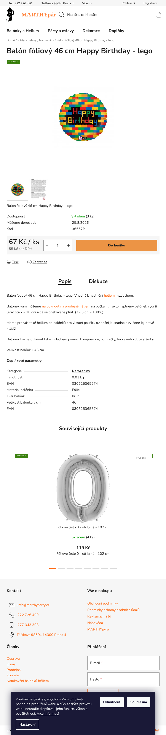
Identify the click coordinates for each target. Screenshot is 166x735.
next (156, 510)
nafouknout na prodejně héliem (66, 306)
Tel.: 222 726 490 (20, 3)
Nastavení (27, 724)
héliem (109, 295)
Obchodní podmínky (102, 603)
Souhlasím (138, 702)
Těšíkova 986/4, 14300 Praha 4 (41, 634)
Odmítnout (111, 702)
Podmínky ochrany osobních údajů (113, 610)
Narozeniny (81, 371)
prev (10, 510)
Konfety (13, 675)
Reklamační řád (99, 616)
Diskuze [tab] (98, 281)
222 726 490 (28, 614)
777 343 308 (28, 624)
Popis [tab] (65, 281)
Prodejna (14, 670)
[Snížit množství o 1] (47, 245)
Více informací (48, 713)
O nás (11, 664)
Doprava (13, 659)
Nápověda (95, 623)
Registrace (150, 3)
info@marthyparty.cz (33, 604)
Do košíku (116, 245)
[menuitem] (22, 30)
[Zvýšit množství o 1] (68, 245)
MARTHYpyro (98, 629)
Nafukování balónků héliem (28, 681)
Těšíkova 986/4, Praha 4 (57, 3)
